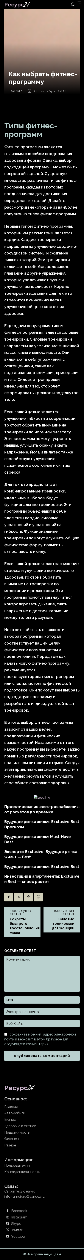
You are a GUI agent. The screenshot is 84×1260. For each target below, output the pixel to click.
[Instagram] (7, 1217)
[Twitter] (18, 897)
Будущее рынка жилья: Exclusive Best (41, 866)
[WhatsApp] (38, 897)
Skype (16, 1224)
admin (17, 91)
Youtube (18, 1236)
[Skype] (7, 1224)
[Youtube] (7, 1236)
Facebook (19, 1211)
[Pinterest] (28, 897)
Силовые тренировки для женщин (63, 923)
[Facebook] (8, 897)
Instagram (19, 1217)
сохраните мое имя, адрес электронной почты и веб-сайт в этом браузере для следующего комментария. (40, 1039)
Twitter (16, 1230)
